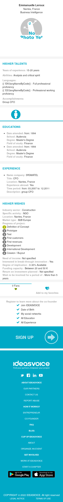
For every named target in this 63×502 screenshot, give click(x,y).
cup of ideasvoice (31, 436)
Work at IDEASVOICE (32, 460)
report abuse (31, 400)
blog (31, 430)
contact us (31, 394)
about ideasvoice (32, 382)
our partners (31, 388)
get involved (31, 454)
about (31, 442)
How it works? (31, 406)
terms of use (43, 498)
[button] (31, 337)
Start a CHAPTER (31, 466)
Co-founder (31, 418)
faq (32, 424)
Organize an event (31, 448)
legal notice (17, 498)
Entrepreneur (31, 412)
